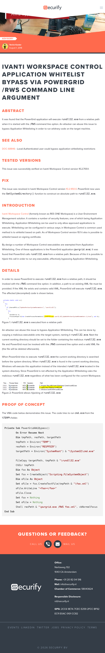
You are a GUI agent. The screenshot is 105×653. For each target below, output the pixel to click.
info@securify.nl (68, 584)
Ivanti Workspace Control (15, 214)
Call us (36, 544)
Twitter (43, 627)
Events (13, 627)
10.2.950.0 (71, 189)
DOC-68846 (8, 149)
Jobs (55, 627)
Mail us (69, 544)
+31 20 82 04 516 (72, 579)
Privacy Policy (73, 627)
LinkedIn (28, 627)
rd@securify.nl (62, 601)
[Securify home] (26, 588)
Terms (92, 627)
